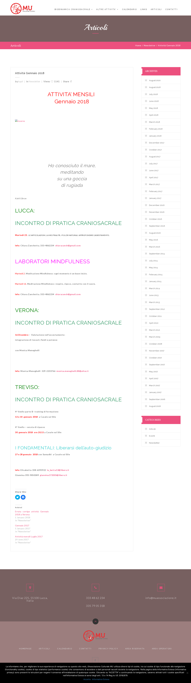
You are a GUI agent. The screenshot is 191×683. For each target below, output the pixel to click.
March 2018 (154, 122)
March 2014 (154, 288)
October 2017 (155, 150)
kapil (20, 81)
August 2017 (154, 157)
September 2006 (157, 399)
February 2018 (155, 129)
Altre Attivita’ (106, 9)
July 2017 (153, 164)
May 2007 (153, 371)
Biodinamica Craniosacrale (72, 9)
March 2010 (154, 330)
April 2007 (153, 378)
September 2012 (157, 309)
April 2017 (153, 177)
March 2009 (154, 337)
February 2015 (155, 274)
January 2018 (155, 136)
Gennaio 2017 (22, 525)
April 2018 (153, 115)
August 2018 (155, 87)
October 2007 (155, 358)
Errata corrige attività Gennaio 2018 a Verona (32, 513)
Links (143, 9)
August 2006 (155, 406)
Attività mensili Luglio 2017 (29, 536)
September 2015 (157, 254)
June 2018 (154, 101)
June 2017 (153, 170)
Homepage (25, 649)
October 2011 (155, 316)
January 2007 (155, 392)
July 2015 (153, 261)
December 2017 (156, 143)
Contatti (171, 9)
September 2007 (157, 364)
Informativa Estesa (100, 679)
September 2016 (157, 226)
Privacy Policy (108, 649)
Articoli (156, 9)
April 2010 (153, 323)
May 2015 (153, 267)
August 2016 (155, 233)
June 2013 (153, 295)
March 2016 (154, 247)
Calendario (129, 9)
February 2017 (155, 191)
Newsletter (34, 81)
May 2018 (153, 108)
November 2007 (156, 351)
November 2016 (156, 212)
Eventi (152, 436)
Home (138, 45)
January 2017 (155, 198)
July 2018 (153, 94)
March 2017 (154, 184)
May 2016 (153, 240)
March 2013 (154, 302)
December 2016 (157, 205)
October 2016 (155, 219)
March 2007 (154, 385)
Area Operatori (162, 649)
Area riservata (135, 649)
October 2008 (155, 344)
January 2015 (155, 281)
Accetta (87, 679)
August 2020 (155, 80)
